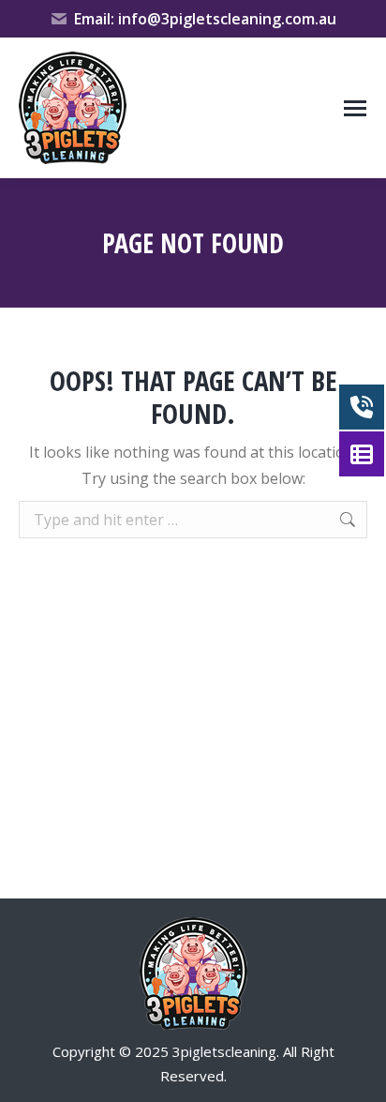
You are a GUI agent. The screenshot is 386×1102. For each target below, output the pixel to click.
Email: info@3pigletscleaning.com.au (205, 18)
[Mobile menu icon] (355, 108)
